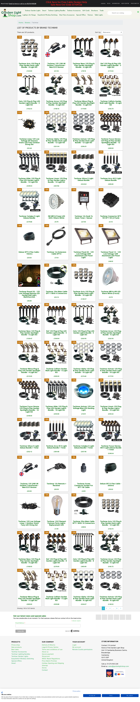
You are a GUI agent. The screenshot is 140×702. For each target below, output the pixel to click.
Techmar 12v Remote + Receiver (56, 485)
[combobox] (120, 13)
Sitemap (45, 665)
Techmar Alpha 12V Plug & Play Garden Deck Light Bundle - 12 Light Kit (56, 141)
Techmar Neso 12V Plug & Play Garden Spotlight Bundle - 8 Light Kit (29, 561)
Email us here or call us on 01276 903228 (22, 3)
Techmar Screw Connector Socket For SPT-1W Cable (83, 485)
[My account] (134, 13)
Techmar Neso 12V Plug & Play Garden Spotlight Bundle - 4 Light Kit (83, 65)
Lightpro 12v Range (29, 15)
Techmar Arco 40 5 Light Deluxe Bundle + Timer (56, 447)
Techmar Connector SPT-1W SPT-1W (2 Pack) (110, 217)
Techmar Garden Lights (32, 10)
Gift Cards (85, 10)
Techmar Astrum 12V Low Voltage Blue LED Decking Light (83, 408)
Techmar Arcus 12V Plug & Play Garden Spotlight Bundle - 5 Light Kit (110, 561)
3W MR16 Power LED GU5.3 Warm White (56, 217)
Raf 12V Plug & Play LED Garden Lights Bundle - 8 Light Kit (56, 561)
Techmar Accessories (74, 10)
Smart (44, 10)
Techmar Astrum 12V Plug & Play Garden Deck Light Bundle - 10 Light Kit (111, 370)
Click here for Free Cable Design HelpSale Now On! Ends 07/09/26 (66, 3)
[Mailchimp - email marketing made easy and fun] (72, 631)
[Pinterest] (116, 617)
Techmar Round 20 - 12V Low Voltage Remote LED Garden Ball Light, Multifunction (29, 294)
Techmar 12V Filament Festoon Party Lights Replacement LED (56, 523)
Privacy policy (76, 691)
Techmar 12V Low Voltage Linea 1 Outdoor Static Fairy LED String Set (29, 523)
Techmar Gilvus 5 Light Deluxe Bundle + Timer (29, 447)
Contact (45, 670)
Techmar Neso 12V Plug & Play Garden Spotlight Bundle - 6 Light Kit (29, 333)
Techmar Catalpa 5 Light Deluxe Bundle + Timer (83, 447)
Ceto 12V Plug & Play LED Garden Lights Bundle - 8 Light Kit (83, 561)
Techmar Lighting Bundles (56, 10)
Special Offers (81, 15)
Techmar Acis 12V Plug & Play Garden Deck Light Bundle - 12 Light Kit (110, 523)
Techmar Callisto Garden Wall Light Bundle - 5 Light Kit (56, 598)
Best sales (15, 649)
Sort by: (98, 32)
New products (16, 647)
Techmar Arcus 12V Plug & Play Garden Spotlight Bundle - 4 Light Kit (110, 333)
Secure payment (48, 654)
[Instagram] (128, 617)
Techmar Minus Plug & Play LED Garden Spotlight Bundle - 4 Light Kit (29, 370)
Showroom (46, 656)
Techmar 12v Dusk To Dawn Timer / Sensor (84, 217)
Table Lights (99, 15)
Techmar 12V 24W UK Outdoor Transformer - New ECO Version (29, 485)
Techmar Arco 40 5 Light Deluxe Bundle (110, 179)
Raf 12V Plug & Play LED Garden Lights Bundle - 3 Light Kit (110, 65)
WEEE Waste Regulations (51, 659)
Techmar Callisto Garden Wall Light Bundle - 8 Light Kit (111, 103)
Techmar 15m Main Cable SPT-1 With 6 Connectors (56, 292)
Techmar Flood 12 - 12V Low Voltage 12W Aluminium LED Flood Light (111, 255)
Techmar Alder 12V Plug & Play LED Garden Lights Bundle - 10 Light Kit (56, 408)
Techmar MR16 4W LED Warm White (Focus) (110, 292)
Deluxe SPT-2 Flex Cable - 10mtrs (29, 253)
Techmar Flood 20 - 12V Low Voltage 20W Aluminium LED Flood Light (84, 255)
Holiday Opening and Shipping (53, 663)
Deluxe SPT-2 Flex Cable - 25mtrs (110, 485)
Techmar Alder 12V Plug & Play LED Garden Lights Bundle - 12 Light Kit (29, 180)
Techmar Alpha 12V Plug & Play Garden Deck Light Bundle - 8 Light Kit (83, 598)
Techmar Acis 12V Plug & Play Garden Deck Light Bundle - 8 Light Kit (29, 65)
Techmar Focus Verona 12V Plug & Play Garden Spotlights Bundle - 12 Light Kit (111, 141)
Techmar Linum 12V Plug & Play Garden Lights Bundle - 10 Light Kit (110, 408)
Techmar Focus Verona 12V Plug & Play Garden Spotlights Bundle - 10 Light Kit (29, 409)
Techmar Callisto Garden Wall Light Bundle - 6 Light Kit (56, 370)
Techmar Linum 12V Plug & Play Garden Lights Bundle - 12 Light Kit (56, 180)
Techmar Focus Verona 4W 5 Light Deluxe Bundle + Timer (110, 448)
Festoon (90, 15)
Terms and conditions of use (52, 649)
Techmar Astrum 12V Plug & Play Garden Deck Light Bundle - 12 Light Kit (83, 141)
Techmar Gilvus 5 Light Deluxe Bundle (83, 179)
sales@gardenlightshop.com (118, 666)
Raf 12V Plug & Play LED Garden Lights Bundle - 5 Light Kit (56, 333)
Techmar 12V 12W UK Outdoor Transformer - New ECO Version (56, 65)
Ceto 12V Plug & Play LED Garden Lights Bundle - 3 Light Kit (29, 103)
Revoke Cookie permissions (82, 649)
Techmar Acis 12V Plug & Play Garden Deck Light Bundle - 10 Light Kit (83, 293)
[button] (137, 13)
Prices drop (15, 645)
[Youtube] (110, 617)
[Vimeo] (122, 617)
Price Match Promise (49, 661)
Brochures (94, 10)
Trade (102, 10)
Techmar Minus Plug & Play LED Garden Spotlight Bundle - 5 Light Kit (29, 598)
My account (76, 647)
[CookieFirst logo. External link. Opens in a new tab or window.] (2, 692)
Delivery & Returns (48, 645)
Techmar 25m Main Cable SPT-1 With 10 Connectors (83, 522)
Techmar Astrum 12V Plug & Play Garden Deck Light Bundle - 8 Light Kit (111, 598)
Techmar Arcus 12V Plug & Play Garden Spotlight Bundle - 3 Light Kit (56, 103)
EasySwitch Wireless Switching (47, 15)
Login (74, 645)
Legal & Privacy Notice (50, 647)
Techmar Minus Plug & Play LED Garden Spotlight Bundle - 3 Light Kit (84, 103)
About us (45, 652)
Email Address (20, 623)
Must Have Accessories (66, 15)
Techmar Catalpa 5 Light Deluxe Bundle (29, 217)
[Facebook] (98, 617)
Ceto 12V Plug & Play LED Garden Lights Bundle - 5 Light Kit (83, 333)
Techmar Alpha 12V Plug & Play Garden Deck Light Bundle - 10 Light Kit (83, 370)
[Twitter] (104, 617)
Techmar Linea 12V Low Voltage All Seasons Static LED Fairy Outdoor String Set (29, 141)
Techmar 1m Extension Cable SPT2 (56, 253)
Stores (44, 668)
